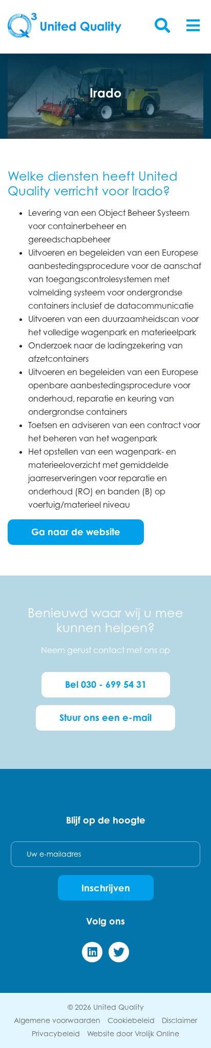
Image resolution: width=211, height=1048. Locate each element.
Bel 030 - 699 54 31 (105, 684)
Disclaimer (179, 1020)
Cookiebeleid (131, 1020)
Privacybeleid (56, 1033)
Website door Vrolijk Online (133, 1033)
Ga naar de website (75, 531)
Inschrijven (105, 887)
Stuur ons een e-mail (105, 717)
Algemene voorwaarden (57, 1020)
